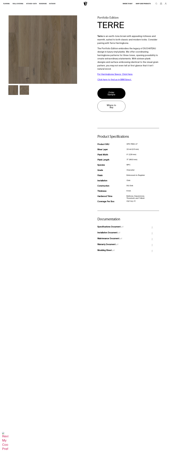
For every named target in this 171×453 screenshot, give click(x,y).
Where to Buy (127, 4)
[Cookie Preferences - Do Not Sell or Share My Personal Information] (5, 449)
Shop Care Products (143, 4)
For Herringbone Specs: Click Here (115, 74)
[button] (13, 90)
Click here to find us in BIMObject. (114, 79)
